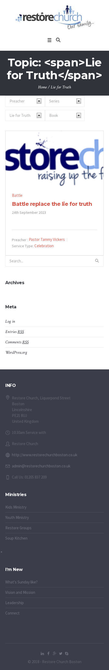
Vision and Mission (20, 592)
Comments (17, 342)
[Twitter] (60, 653)
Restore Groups (18, 527)
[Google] (54, 653)
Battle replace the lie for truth (52, 204)
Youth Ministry (17, 517)
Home (42, 87)
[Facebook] (48, 653)
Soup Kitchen (16, 538)
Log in (10, 321)
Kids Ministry (15, 507)
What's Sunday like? (21, 581)
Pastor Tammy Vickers (47, 239)
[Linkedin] (42, 653)
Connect (12, 613)
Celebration (44, 245)
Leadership (14, 602)
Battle (17, 195)
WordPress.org (16, 352)
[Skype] (66, 653)
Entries (14, 332)
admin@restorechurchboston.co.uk (41, 465)
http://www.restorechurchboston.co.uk (44, 454)
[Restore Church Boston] (54, 17)
